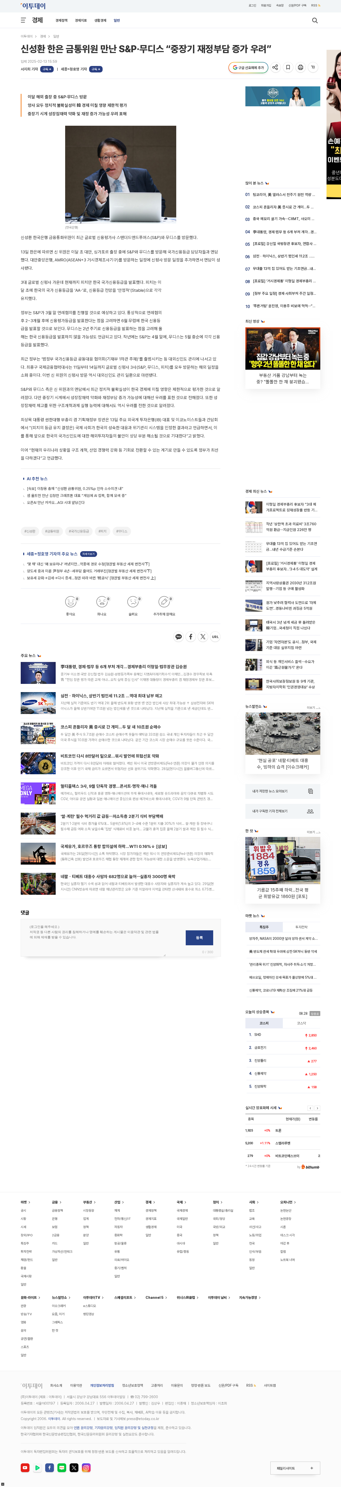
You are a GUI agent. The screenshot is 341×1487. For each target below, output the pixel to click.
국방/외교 (219, 1227)
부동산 (87, 1202)
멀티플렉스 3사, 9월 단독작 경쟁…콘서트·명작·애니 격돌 (109, 786)
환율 (23, 1268)
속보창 (280, 5)
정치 (216, 1202)
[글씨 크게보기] (313, 67)
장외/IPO (27, 1235)
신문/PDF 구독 (297, 5)
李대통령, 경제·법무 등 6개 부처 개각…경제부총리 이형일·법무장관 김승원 (124, 666)
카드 (54, 1243)
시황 (23, 1219)
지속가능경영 (248, 1298)
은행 (54, 1219)
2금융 (55, 1235)
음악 (23, 1330)
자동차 (118, 1227)
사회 (252, 1202)
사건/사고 (255, 1227)
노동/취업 (255, 1235)
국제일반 (182, 1219)
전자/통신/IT (122, 1219)
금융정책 (57, 1210)
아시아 (181, 1243)
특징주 (264, 927)
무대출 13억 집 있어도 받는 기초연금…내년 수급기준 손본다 (297, 268)
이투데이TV (91, 1298)
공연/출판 (27, 1339)
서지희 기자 (29, 69)
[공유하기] (276, 67)
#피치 (103, 531)
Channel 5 (155, 1298)
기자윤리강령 (104, 1428)
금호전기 (260, 1048)
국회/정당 (219, 1219)
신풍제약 (260, 1073)
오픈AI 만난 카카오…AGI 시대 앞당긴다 (56, 502)
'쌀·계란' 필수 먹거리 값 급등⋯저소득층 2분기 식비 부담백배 (112, 816)
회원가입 (266, 5)
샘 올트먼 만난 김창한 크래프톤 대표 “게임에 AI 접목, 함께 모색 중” (77, 495)
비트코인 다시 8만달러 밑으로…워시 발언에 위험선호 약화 (110, 756)
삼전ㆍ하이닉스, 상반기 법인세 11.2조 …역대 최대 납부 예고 (112, 695)
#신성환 (29, 531)
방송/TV (26, 1314)
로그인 (252, 5)
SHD (257, 1035)
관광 (23, 1306)
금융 (55, 1202)
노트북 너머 (287, 1260)
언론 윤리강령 (83, 1428)
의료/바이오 (121, 1260)
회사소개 (56, 1385)
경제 (37, 20)
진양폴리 (260, 1061)
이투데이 (27, 36)
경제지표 (81, 20)
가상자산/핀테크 (62, 1251)
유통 (117, 1251)
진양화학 (260, 1086)
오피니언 (286, 1202)
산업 (117, 1202)
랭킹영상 (88, 1314)
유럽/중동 (183, 1251)
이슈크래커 (59, 1306)
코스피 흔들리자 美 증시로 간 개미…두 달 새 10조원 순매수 (111, 726)
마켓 (24, 1202)
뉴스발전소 (59, 1298)
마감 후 (284, 1243)
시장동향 (88, 1210)
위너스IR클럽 (186, 1298)
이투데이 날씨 (217, 1298)
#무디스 (121, 531)
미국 (179, 1227)
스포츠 (25, 1347)
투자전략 (302, 927)
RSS (314, 5)
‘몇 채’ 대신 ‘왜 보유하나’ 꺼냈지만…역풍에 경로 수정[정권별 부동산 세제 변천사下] (88, 564)
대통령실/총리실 (223, 1210)
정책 (86, 1227)
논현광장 (285, 1219)
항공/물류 (120, 1243)
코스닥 (301, 1023)
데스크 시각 (287, 1235)
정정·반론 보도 (200, 1385)
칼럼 (283, 1251)
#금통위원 (52, 531)
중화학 (118, 1235)
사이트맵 (270, 1385)
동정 (252, 1260)
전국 (252, 1243)
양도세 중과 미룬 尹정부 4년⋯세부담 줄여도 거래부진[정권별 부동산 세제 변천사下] (89, 571)
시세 (23, 1227)
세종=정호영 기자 (74, 69)
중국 (179, 1235)
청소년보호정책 (132, 1385)
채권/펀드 (27, 1260)
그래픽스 (57, 1322)
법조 (252, 1210)
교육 (252, 1219)
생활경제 (100, 20)
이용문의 (177, 1385)
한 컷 (55, 1330)
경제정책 (61, 20)
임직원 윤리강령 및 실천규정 (134, 1428)
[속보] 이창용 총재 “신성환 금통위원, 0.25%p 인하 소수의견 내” (75, 488)
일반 (117, 20)
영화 (23, 1322)
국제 (180, 1202)
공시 (23, 1210)
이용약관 (76, 1385)
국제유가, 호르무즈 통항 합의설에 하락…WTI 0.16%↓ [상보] (114, 846)
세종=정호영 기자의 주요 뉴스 (52, 553)
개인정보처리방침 (102, 1385)
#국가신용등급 (79, 531)
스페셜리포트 (123, 1298)
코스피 (264, 1023)
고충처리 (157, 1385)
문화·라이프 (29, 1298)
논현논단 (285, 1210)
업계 (86, 1219)
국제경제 (182, 1210)
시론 (283, 1227)
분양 (86, 1235)
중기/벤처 (120, 1268)
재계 (117, 1210)
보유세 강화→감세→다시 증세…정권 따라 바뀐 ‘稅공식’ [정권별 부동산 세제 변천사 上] (91, 578)
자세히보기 (88, 554)
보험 (54, 1227)
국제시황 (26, 1276)
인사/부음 (255, 1251)
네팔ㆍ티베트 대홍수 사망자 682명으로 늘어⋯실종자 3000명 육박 (118, 876)
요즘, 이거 (58, 1314)
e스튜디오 (89, 1306)
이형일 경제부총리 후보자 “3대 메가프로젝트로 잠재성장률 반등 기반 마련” (292, 510)
